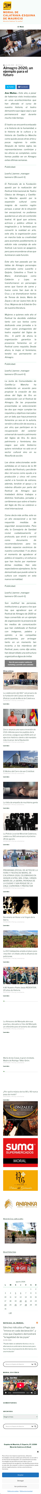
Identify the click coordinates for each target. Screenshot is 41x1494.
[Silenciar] (32, 1393)
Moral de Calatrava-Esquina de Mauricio (19, 15)
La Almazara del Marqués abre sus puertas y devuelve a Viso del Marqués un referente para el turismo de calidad (20, 1024)
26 (16, 1305)
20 (21, 1301)
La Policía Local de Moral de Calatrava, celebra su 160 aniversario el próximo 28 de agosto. (20, 836)
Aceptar (20, 1475)
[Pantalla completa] (35, 1393)
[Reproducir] (6, 1393)
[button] (38, 1452)
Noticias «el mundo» (13, 1323)
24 (5, 1305)
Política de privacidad (26, 1491)
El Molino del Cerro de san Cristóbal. (18, 771)
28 (26, 1305)
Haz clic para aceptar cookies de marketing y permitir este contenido (20, 663)
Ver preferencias (20, 1486)
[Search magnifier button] (35, 1364)
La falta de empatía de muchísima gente (20, 802)
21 (26, 1301)
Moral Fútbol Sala (9, 1252)
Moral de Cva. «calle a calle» (13, 1219)
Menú (22, 27)
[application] (20, 1385)
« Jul (10, 1313)
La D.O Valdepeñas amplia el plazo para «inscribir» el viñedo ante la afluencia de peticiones (20, 953)
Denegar (20, 1481)
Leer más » (6, 704)
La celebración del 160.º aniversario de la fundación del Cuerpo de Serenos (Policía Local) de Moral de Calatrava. (20, 695)
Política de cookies (13, 1491)
